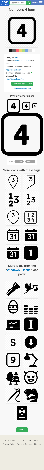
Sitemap (37, 444)
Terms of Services (24, 444)
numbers (30, 161)
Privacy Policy (9, 444)
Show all (22, 430)
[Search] (28, 3)
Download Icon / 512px (22, 84)
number (19, 161)
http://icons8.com (13, 70)
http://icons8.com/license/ (17, 79)
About (28, 440)
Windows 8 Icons (22, 60)
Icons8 (18, 57)
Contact (36, 440)
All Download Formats (22, 88)
